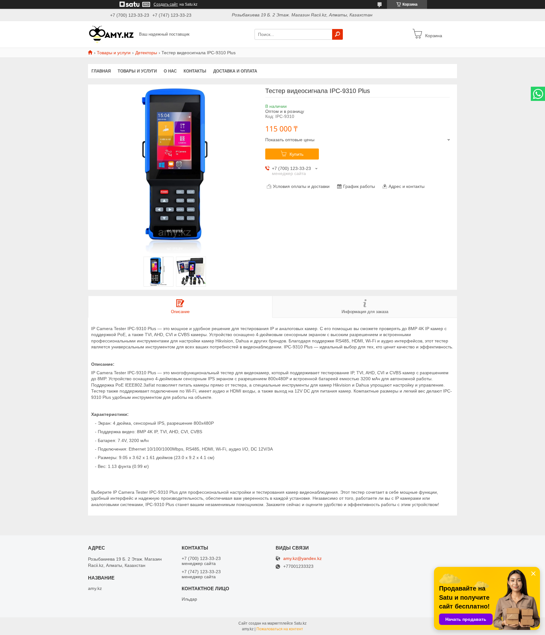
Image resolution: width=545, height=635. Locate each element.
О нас (170, 71)
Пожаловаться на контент (279, 629)
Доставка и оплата (235, 71)
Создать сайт (166, 4)
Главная (101, 71)
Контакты (195, 71)
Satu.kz (300, 623)
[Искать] (337, 34)
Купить (296, 154)
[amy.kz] (111, 34)
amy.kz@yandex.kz (302, 558)
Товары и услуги (114, 52)
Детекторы (146, 52)
